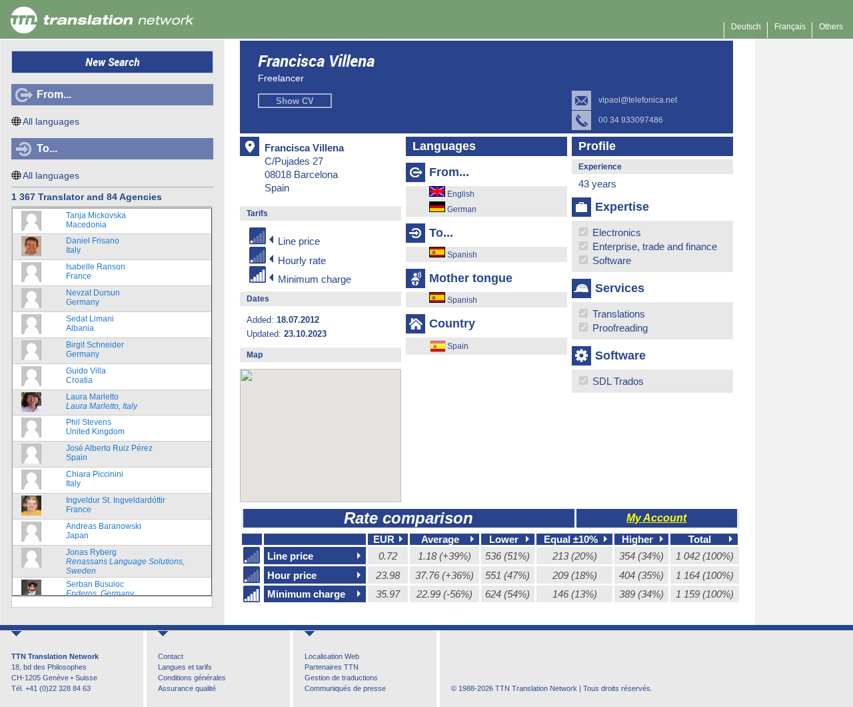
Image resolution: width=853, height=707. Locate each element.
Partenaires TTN (332, 667)
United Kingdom (95, 427)
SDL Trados (617, 381)
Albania (90, 323)
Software (610, 260)
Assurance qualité (187, 688)
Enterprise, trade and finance (653, 246)
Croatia (86, 375)
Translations (617, 313)
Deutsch (746, 26)
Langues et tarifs (185, 667)
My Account (656, 518)
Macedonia (96, 220)
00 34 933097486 (630, 120)
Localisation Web (332, 656)
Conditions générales (192, 678)
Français (790, 26)
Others (831, 26)
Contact (170, 656)
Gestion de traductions (341, 678)
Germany (93, 297)
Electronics (615, 232)
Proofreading (619, 327)
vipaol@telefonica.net (637, 100)
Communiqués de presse (345, 688)
